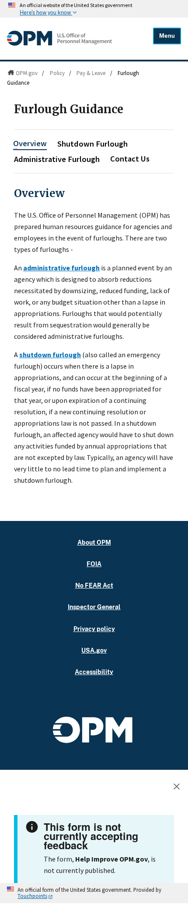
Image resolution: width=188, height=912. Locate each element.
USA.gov (94, 650)
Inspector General (94, 606)
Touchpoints (32, 895)
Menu (167, 35)
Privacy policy (94, 628)
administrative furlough (61, 267)
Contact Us (130, 159)
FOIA (94, 563)
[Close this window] (179, 788)
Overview (30, 143)
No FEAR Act (94, 585)
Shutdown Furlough (92, 144)
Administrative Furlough (57, 159)
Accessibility (94, 671)
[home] (59, 43)
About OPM (94, 542)
